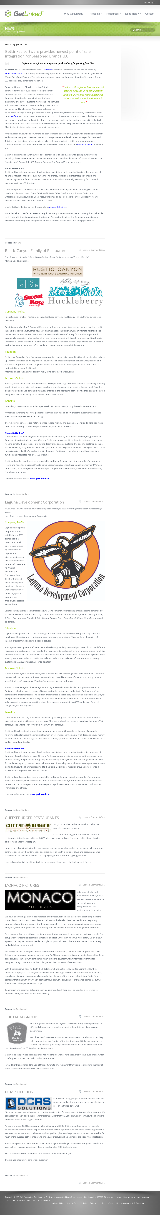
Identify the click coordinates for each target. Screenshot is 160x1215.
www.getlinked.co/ (57, 206)
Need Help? (132, 13)
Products (95, 13)
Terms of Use (107, 1203)
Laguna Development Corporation (34, 502)
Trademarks (141, 1203)
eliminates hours (85, 144)
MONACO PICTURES (22, 885)
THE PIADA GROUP (21, 1016)
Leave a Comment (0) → (94, 249)
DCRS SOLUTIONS (20, 1091)
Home (7, 32)
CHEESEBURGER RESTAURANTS (32, 817)
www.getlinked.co (39, 478)
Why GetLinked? (73, 13)
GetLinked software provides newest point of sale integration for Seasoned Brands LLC (48, 54)
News (18, 242)
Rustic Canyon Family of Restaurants (36, 250)
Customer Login (148, 2)
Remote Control (73, 1203)
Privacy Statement (91, 1203)
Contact (149, 13)
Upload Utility (57, 1203)
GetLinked (47, 69)
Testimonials (22, 877)
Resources (112, 13)
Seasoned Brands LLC (15, 73)
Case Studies (22, 494)
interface (14, 116)
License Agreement (124, 1203)
